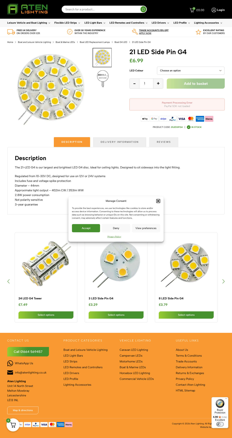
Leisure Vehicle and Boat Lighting (27, 22)
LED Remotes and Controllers (126, 22)
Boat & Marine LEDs (65, 42)
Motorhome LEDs (131, 361)
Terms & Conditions (189, 355)
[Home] (27, 9)
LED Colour (136, 70)
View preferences (145, 228)
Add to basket (196, 83)
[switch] (220, 424)
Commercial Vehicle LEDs (137, 379)
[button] (158, 201)
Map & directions (23, 410)
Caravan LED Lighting (134, 350)
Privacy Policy (114, 236)
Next (223, 281)
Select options (46, 314)
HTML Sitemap (185, 390)
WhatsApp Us (24, 363)
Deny (116, 228)
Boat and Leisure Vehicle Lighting (34, 42)
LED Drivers (159, 22)
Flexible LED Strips (65, 22)
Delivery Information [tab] (120, 142)
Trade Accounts (186, 361)
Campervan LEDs (131, 355)
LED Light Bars (93, 22)
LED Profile (180, 22)
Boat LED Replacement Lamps (95, 42)
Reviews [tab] (164, 142)
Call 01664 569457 (28, 352)
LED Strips (70, 361)
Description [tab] (71, 142)
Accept (86, 228)
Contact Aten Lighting (190, 384)
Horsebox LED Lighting (135, 373)
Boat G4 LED (121, 42)
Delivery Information (189, 367)
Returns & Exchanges (190, 373)
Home (10, 42)
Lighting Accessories (206, 22)
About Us (182, 350)
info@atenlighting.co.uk (30, 372)
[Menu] (226, 399)
